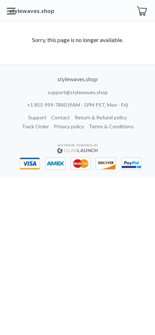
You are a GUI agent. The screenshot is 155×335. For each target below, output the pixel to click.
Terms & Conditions (111, 126)
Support (37, 117)
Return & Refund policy (101, 117)
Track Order (35, 126)
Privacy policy (69, 126)
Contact (60, 117)
